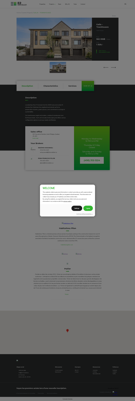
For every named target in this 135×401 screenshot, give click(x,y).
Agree (88, 208)
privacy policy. (67, 201)
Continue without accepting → (84, 214)
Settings (76, 208)
